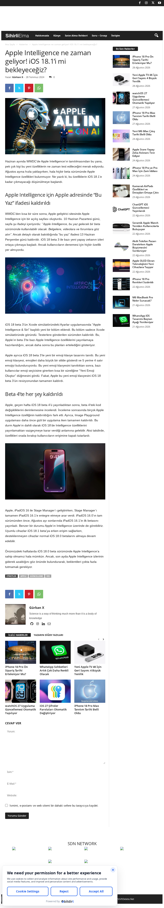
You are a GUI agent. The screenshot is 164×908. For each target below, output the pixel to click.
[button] (156, 35)
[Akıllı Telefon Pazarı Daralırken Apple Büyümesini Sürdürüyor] (121, 246)
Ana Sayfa (10, 44)
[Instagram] (146, 3)
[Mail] (49, 624)
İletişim (115, 35)
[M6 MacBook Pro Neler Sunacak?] (121, 302)
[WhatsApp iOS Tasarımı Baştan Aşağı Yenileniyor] (121, 320)
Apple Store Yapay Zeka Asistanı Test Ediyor (143, 153)
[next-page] (103, 639)
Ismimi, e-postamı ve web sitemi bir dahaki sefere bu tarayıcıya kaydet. (54, 805)
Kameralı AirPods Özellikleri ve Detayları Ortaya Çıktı (145, 189)
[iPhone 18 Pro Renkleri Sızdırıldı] (121, 283)
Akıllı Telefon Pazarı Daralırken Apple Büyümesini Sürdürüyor (144, 246)
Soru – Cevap (99, 35)
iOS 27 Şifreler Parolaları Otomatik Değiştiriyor (53, 709)
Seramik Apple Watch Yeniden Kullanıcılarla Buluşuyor (145, 226)
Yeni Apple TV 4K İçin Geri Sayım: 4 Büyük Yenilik (87, 670)
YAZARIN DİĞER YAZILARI (48, 635)
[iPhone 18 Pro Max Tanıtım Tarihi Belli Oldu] (89, 691)
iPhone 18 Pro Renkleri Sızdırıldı (142, 280)
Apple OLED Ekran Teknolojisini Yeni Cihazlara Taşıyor (143, 264)
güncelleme (36, 576)
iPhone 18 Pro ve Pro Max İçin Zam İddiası (144, 169)
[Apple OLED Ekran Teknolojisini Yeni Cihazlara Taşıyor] (121, 265)
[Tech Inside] (137, 856)
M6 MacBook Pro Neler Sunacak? (142, 299)
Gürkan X (17, 77)
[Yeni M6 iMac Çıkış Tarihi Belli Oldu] (121, 136)
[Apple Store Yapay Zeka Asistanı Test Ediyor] (121, 154)
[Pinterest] (29, 88)
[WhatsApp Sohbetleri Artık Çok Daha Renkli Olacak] (55, 652)
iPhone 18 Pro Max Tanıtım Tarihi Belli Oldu (86, 709)
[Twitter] (152, 3)
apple (23, 576)
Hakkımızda (42, 35)
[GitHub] (32, 624)
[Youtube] (159, 3)
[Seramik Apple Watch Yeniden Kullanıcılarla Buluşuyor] (121, 227)
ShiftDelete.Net (125, 899)
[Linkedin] (44, 624)
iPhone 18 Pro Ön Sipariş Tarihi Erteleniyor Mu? (16, 670)
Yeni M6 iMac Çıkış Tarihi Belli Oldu (143, 132)
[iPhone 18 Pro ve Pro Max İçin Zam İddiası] (121, 172)
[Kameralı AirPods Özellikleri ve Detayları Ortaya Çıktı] (121, 191)
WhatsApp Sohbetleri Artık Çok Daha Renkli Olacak (54, 670)
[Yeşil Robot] (101, 856)
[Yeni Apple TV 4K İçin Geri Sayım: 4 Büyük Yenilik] (89, 652)
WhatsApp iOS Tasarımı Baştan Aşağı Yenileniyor (142, 319)
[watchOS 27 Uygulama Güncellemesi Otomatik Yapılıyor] (20, 691)
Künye (57, 35)
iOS (48, 576)
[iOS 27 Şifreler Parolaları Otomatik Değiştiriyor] (55, 691)
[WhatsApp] (39, 88)
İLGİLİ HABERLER (18, 635)
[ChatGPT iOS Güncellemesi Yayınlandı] (121, 209)
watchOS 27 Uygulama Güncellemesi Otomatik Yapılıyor (20, 709)
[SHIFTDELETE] (29, 856)
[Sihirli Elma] (65, 856)
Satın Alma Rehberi (76, 35)
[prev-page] (99, 639)
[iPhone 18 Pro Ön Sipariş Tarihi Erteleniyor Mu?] (20, 652)
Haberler (23, 44)
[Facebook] (139, 3)
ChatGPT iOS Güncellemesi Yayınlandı (140, 208)
